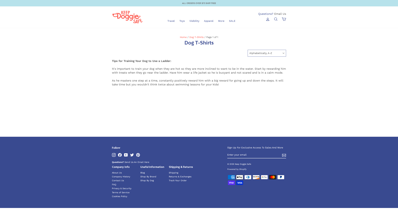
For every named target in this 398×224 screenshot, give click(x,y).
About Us (117, 172)
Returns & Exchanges (180, 176)
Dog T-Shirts (196, 37)
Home (183, 37)
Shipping (173, 172)
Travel (171, 20)
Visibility (194, 20)
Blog (142, 172)
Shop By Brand (148, 176)
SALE (232, 20)
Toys (182, 20)
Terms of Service (121, 192)
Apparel (208, 20)
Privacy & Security (121, 188)
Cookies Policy (119, 196)
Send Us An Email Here (137, 162)
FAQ (114, 184)
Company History (121, 176)
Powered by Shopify (237, 169)
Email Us (280, 13)
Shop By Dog (147, 180)
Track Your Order (178, 180)
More (221, 20)
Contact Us (118, 180)
